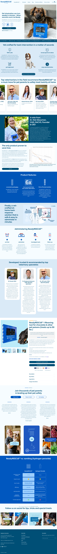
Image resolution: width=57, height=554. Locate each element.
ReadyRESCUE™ (17, 2)
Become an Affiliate (38, 2)
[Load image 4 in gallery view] (24, 351)
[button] (17, 2)
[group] (33, 321)
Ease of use (15, 397)
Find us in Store (47, 2)
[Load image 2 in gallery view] (9, 351)
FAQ (22, 540)
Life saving (41, 397)
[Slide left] (1, 351)
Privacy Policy (23, 542)
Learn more (9, 28)
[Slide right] (27, 351)
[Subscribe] (55, 538)
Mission (29, 2)
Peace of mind (29, 397)
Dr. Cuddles (5, 552)
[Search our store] (52, 2)
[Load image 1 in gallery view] (4, 351)
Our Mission (23, 535)
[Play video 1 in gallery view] (14, 351)
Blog (33, 2)
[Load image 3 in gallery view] (19, 351)
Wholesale (24, 2)
